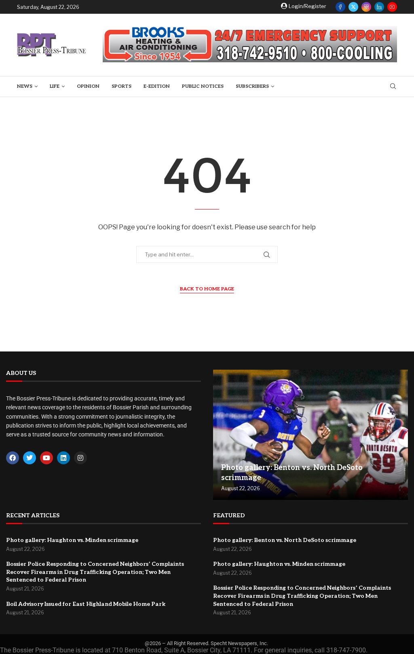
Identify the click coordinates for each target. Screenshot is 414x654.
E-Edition (157, 86)
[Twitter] (353, 7)
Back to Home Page (207, 289)
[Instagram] (366, 7)
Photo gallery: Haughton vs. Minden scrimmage (72, 540)
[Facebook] (340, 7)
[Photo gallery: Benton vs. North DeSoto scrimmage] (310, 435)
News (24, 86)
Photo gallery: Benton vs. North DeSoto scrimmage (284, 540)
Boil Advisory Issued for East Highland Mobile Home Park (85, 604)
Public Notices (203, 86)
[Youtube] (392, 7)
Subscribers (252, 86)
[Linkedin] (379, 7)
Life (54, 86)
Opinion (88, 86)
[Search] (393, 86)
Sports (121, 86)
